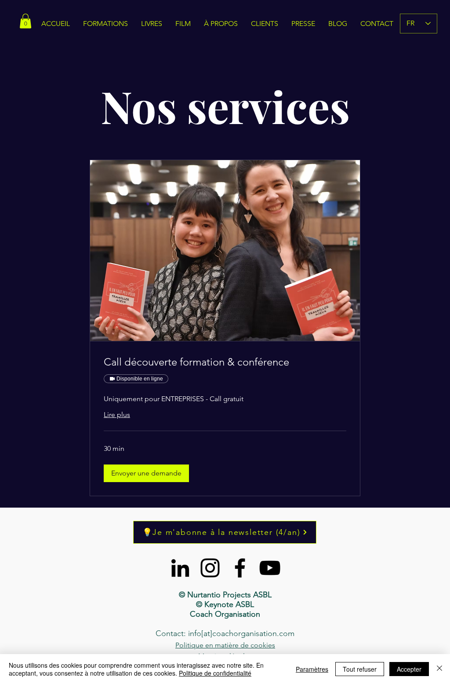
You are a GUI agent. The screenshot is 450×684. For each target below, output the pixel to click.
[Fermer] (439, 669)
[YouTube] (270, 568)
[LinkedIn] (180, 568)
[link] (225, 362)
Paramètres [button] (312, 669)
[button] (146, 473)
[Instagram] (210, 568)
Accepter (409, 669)
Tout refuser (360, 669)
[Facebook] (240, 568)
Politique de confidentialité (215, 673)
